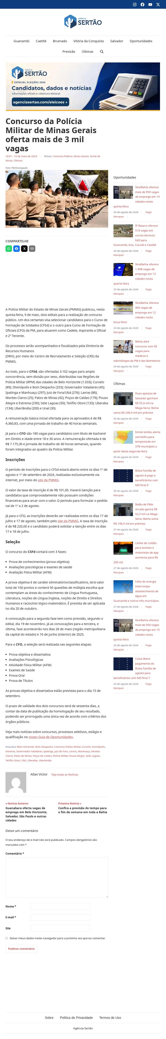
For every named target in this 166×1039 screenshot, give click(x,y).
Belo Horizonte (25, 746)
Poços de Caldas (42, 755)
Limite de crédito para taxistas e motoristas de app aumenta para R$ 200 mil (135, 552)
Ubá (23, 760)
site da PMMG (48, 480)
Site (8, 928)
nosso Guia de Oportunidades (51, 737)
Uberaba (32, 760)
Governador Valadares (29, 751)
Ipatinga (48, 751)
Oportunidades (141, 41)
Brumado (60, 41)
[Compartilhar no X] (24, 248)
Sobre (49, 1017)
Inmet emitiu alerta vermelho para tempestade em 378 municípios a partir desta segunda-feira (136, 441)
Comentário (15, 853)
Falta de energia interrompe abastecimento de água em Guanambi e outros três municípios (136, 591)
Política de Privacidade (76, 1017)
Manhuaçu (84, 751)
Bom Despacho (44, 746)
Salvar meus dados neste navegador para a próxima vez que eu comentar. (57, 938)
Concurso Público (62, 156)
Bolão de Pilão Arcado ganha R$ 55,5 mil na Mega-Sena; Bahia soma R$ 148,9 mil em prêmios (135, 513)
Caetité (41, 41)
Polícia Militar (60, 755)
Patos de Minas (23, 755)
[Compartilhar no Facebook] (16, 248)
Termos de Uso (110, 1017)
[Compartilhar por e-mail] (32, 248)
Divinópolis (98, 746)
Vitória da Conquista (88, 41)
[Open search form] (102, 51)
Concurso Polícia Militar (67, 746)
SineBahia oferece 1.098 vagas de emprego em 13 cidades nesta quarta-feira (136, 273)
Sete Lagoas (93, 755)
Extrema (10, 751)
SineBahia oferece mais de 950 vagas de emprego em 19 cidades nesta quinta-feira (136, 196)
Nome (11, 906)
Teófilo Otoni (13, 760)
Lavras (73, 751)
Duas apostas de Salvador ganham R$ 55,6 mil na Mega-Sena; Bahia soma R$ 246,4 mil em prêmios (136, 402)
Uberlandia (45, 760)
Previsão (68, 51)
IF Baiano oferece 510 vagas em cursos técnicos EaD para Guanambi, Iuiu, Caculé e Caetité (135, 235)
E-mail (11, 917)
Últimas (87, 51)
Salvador (116, 41)
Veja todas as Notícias (64, 774)
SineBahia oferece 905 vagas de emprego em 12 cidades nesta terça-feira (136, 312)
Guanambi (21, 41)
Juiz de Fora (61, 751)
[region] (57, 278)
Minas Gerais (81, 156)
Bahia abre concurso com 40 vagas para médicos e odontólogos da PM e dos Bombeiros (136, 351)
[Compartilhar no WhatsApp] (9, 248)
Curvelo (86, 746)
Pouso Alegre (77, 755)
